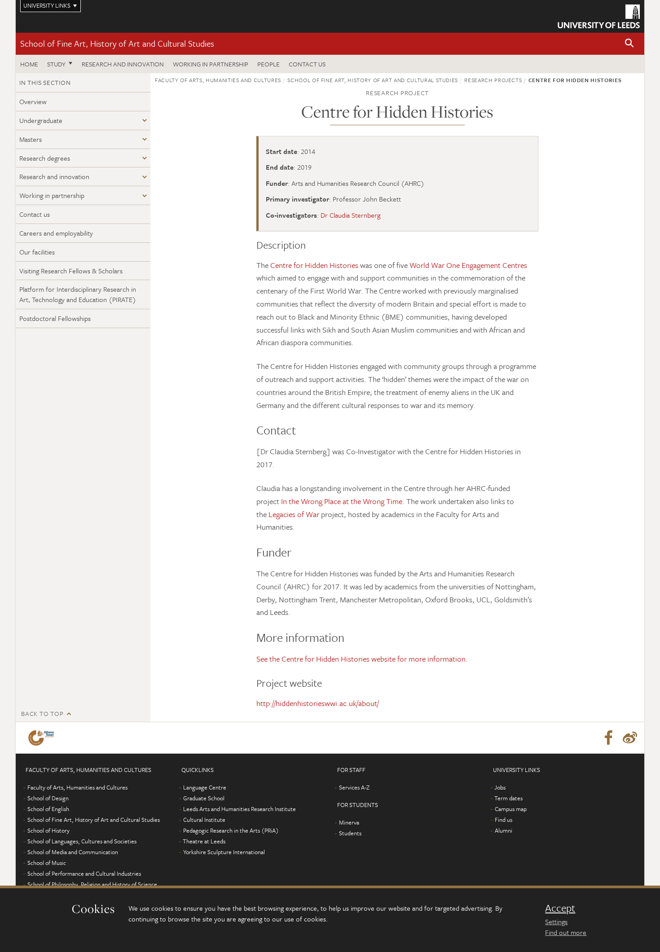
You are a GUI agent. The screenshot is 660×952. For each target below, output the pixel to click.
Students (350, 833)
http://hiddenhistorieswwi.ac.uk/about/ (317, 703)
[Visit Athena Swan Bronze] (43, 737)
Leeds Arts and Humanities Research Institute (239, 808)
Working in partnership (210, 64)
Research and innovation (123, 64)
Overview (33, 101)
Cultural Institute (204, 819)
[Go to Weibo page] (630, 738)
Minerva (349, 822)
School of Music (46, 862)
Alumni (503, 830)
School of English (48, 808)
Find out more (565, 932)
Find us (503, 819)
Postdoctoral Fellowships (55, 318)
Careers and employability (56, 233)
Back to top (42, 713)
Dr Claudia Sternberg (350, 215)
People (268, 64)
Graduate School (203, 798)
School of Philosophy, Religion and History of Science (92, 884)
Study (56, 64)
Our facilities (37, 252)
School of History (48, 830)
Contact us (307, 64)
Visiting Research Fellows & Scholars (71, 271)
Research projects (493, 80)
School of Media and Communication (72, 851)
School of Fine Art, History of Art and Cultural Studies (117, 43)
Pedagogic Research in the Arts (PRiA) (231, 830)
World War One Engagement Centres (468, 265)
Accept (560, 908)
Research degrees (44, 158)
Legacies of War (293, 514)
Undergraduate (40, 120)
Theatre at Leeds (204, 841)
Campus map (511, 808)
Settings (556, 921)
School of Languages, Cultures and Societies (81, 841)
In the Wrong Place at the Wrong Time (341, 501)
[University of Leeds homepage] (599, 16)
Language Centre (204, 787)
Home (29, 64)
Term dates (508, 798)
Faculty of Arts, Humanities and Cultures (218, 80)
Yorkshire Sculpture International (224, 851)
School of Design (48, 798)
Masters (30, 139)
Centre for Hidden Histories (314, 265)
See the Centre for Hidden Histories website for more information (361, 658)
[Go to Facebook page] (608, 738)
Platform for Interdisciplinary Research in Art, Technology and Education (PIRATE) (77, 294)
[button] (629, 44)
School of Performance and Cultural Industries (84, 873)
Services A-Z (354, 787)
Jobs (500, 787)
